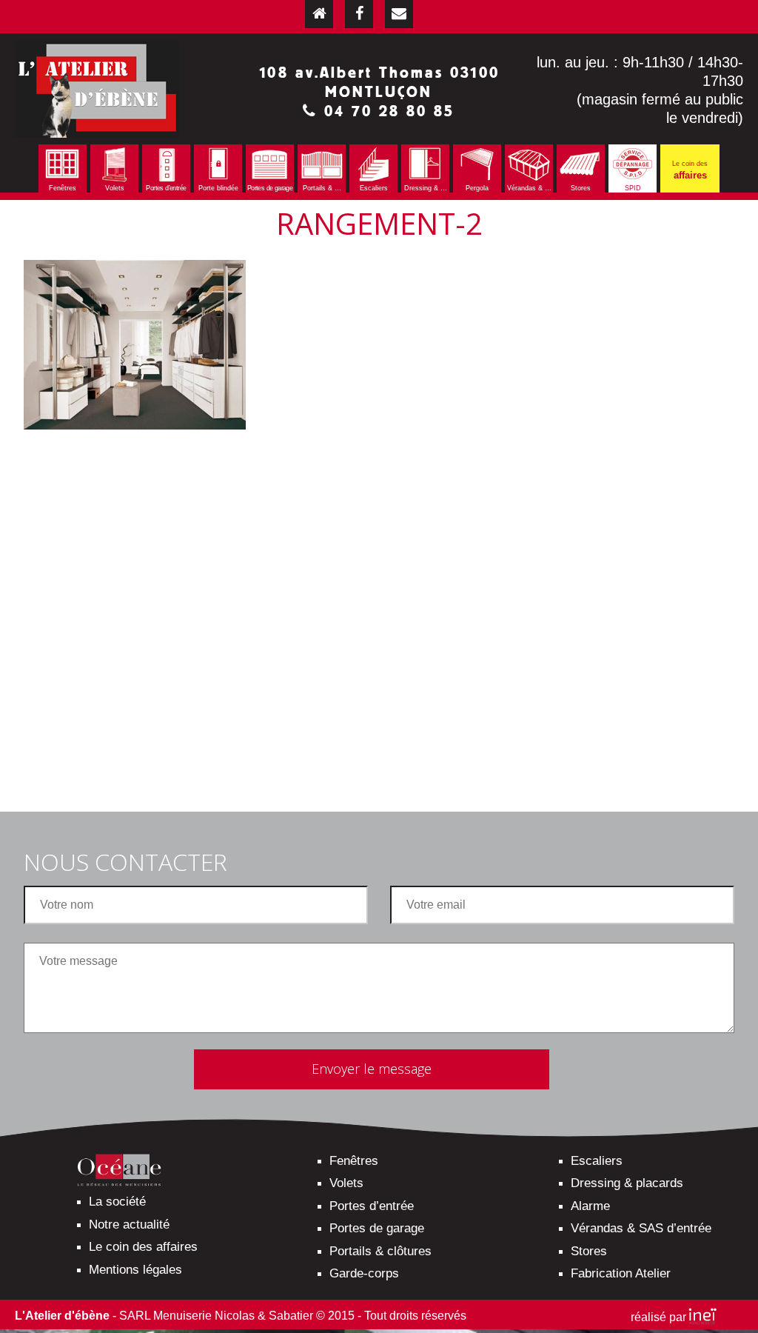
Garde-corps (364, 1273)
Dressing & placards (627, 1183)
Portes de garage (269, 188)
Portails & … (322, 188)
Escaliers (374, 188)
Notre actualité (129, 1224)
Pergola (477, 188)
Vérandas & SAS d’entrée (641, 1228)
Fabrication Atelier (621, 1273)
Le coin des (690, 170)
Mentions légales (135, 1270)
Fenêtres (62, 188)
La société (117, 1202)
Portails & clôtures (380, 1251)
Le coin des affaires (143, 1247)
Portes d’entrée (166, 188)
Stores (581, 188)
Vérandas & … (529, 188)
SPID (633, 188)
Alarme (590, 1206)
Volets (114, 188)
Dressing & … (425, 188)
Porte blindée (218, 188)
